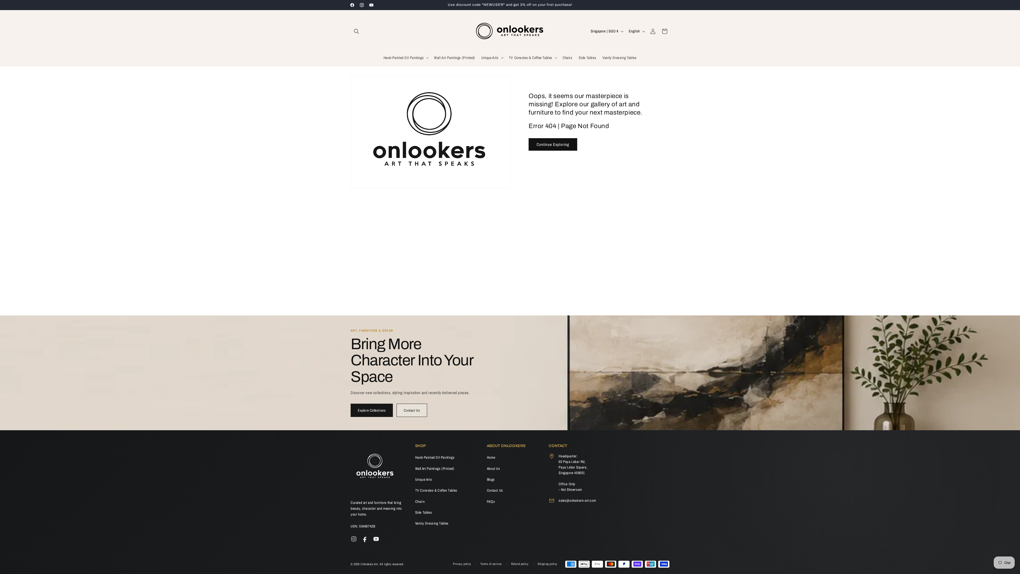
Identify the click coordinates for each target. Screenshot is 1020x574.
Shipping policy (547, 564)
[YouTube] (376, 539)
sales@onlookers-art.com (577, 500)
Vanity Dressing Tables (432, 523)
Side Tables (423, 512)
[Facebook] (365, 539)
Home (491, 457)
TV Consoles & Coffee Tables (436, 490)
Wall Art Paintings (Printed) (434, 468)
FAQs (491, 501)
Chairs (420, 501)
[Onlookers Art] (374, 467)
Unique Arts (423, 479)
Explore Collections (372, 410)
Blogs (491, 479)
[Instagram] (354, 539)
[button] (356, 31)
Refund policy (520, 564)
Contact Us (412, 410)
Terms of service (491, 564)
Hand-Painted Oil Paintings (435, 457)
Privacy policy (462, 564)
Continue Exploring (553, 144)
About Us (493, 468)
